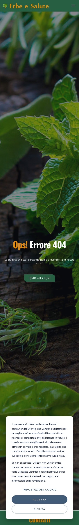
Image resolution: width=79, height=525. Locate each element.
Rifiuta (39, 509)
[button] (73, 6)
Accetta (39, 499)
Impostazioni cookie (39, 489)
